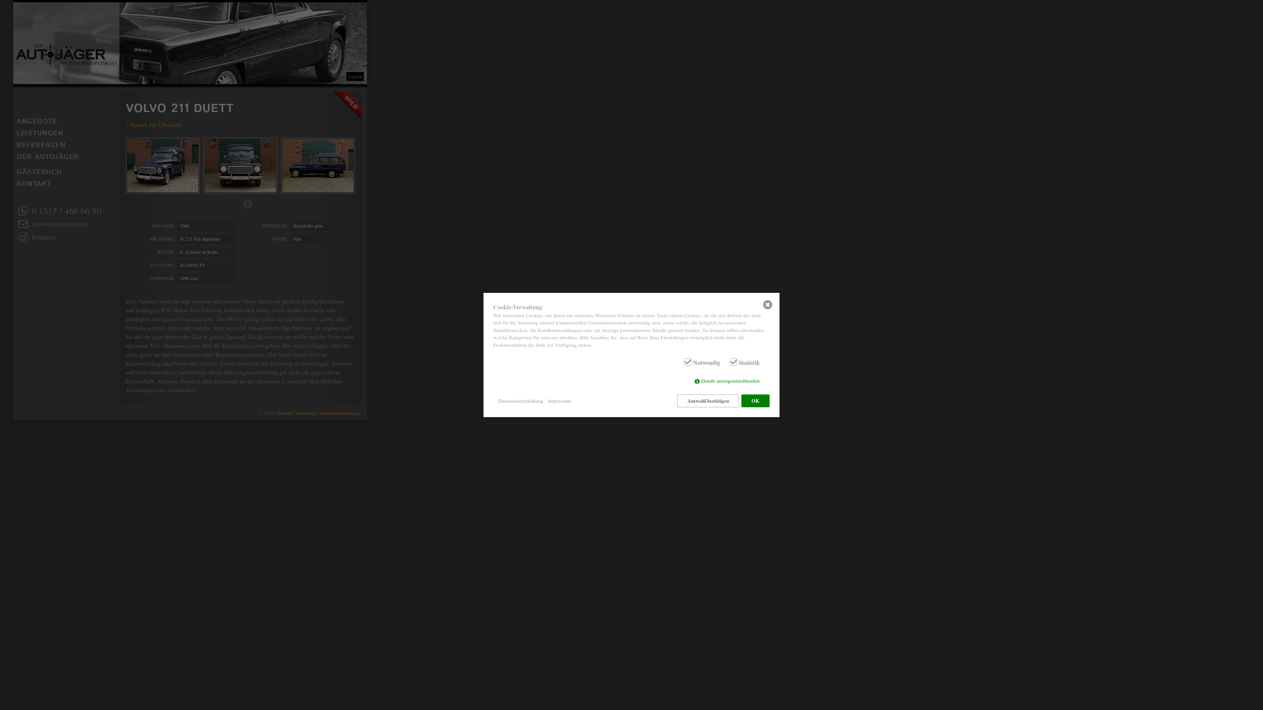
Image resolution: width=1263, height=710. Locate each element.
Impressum (559, 400)
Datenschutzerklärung (520, 400)
